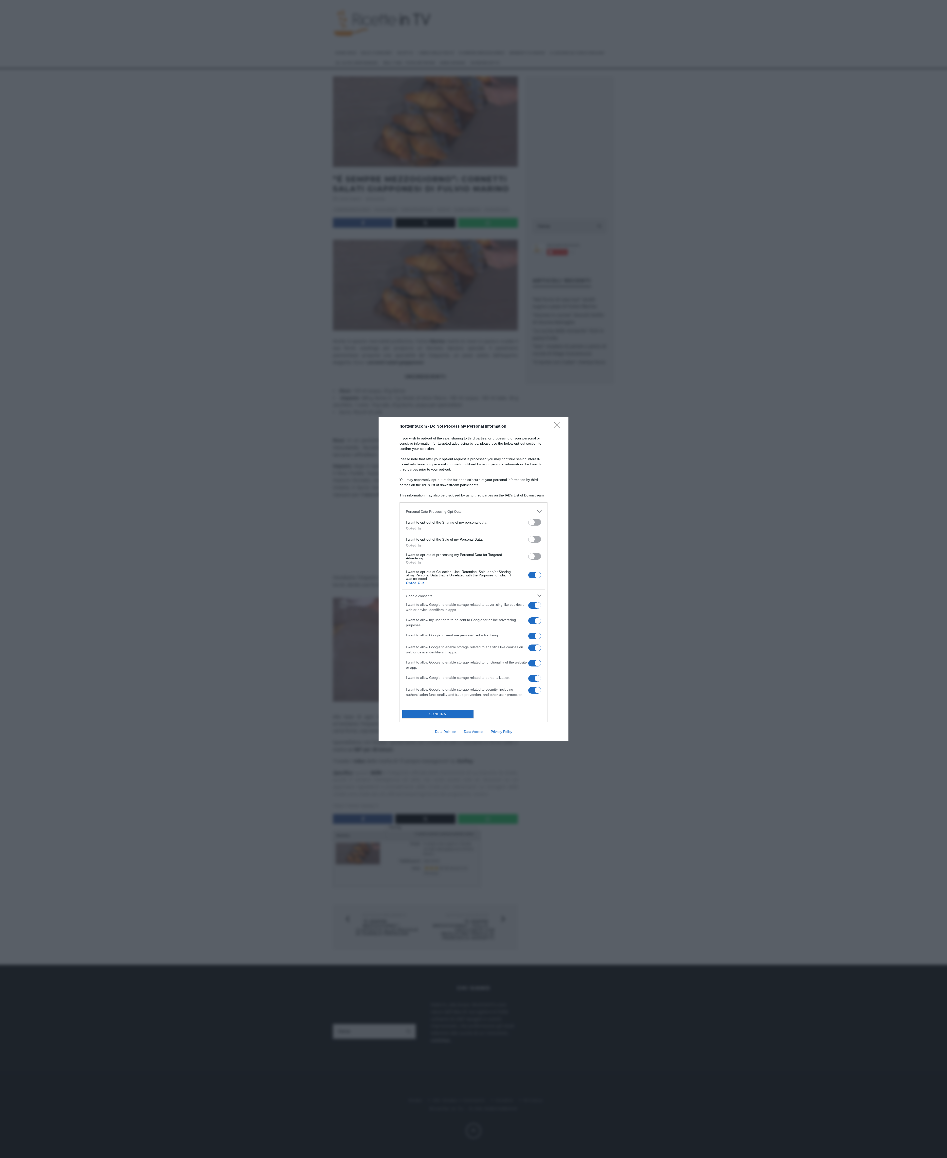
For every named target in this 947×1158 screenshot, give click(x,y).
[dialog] (473, 579)
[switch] (534, 522)
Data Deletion (445, 732)
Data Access (473, 732)
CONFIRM (438, 714)
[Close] (559, 426)
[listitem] (473, 511)
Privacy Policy (501, 732)
